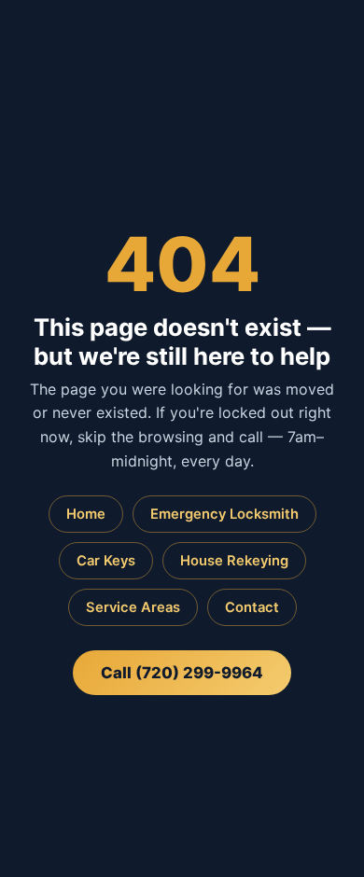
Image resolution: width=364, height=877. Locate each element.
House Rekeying (234, 560)
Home (85, 514)
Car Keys (106, 560)
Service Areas (133, 607)
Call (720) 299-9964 (182, 672)
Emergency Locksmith (224, 514)
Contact (252, 607)
